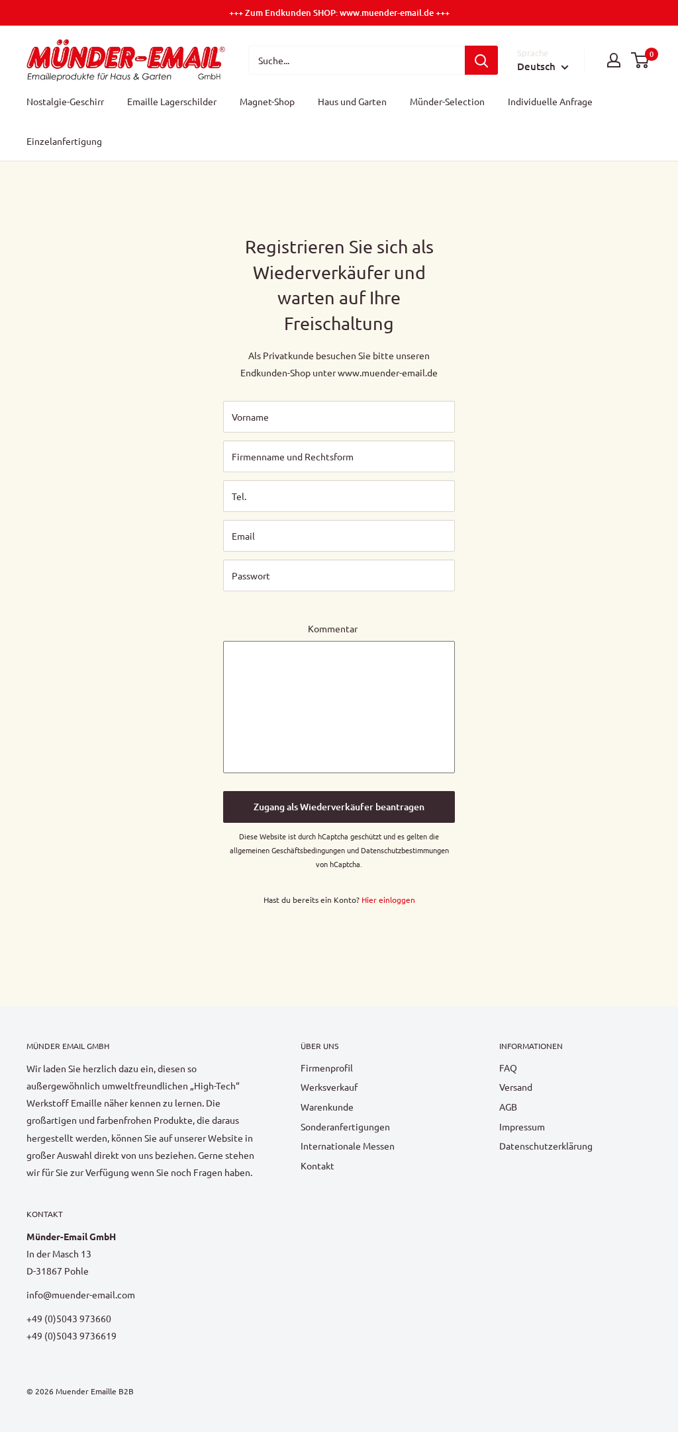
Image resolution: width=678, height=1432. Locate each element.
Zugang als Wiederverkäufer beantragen (339, 806)
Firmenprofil (327, 1068)
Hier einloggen (388, 899)
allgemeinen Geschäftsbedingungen (287, 850)
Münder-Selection (447, 101)
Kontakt (317, 1165)
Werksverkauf (329, 1087)
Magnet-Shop (267, 101)
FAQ (508, 1068)
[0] (640, 60)
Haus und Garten (352, 101)
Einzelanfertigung (64, 141)
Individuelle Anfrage (550, 101)
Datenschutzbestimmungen (405, 850)
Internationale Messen (348, 1146)
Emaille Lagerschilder (172, 101)
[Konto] (613, 60)
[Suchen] (481, 60)
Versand (515, 1087)
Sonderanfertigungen (345, 1126)
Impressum (522, 1126)
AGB (508, 1107)
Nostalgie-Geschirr (65, 101)
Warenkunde (327, 1107)
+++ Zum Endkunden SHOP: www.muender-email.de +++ (339, 13)
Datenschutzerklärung (546, 1146)
